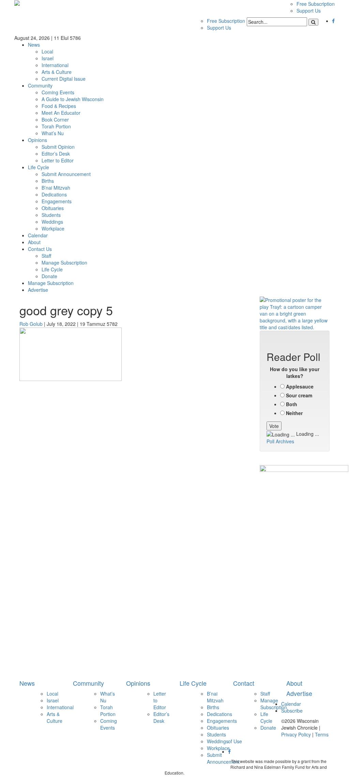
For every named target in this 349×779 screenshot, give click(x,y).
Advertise (38, 289)
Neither (294, 413)
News (34, 44)
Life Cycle (38, 167)
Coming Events (58, 92)
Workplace (53, 228)
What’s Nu (53, 133)
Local (47, 51)
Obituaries (53, 208)
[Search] (313, 22)
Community (40, 85)
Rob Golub (31, 323)
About (34, 242)
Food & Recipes (59, 105)
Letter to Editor (58, 160)
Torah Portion (56, 126)
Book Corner (55, 119)
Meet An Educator (61, 112)
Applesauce (300, 386)
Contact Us (40, 248)
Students (51, 214)
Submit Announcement (66, 174)
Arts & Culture (57, 71)
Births (48, 180)
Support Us (309, 10)
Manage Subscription (64, 262)
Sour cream (299, 395)
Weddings (52, 221)
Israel (48, 58)
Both (291, 404)
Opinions (37, 140)
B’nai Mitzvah (56, 187)
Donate (49, 276)
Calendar (38, 235)
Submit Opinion (58, 146)
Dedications (54, 194)
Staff (46, 255)
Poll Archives (280, 441)
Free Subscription (316, 3)
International (55, 65)
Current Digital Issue (64, 78)
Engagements (57, 201)
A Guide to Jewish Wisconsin (73, 99)
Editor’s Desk (56, 153)
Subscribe (292, 710)
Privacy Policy (296, 734)
